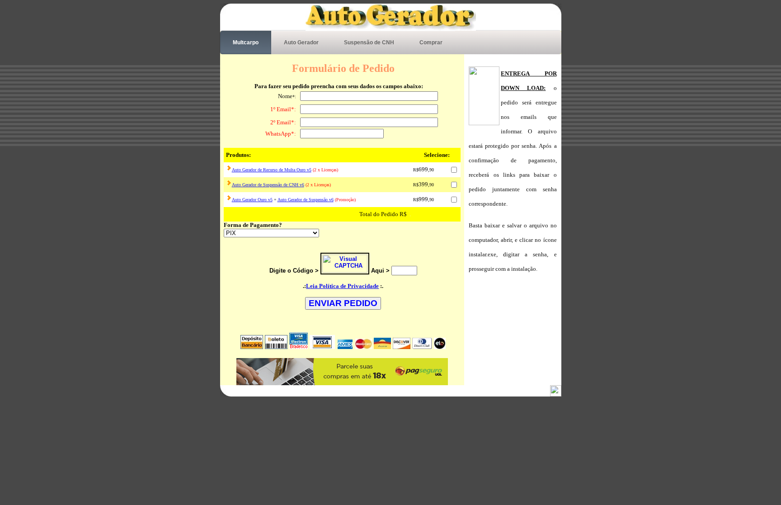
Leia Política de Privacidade (342, 286)
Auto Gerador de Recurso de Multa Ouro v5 (271, 169)
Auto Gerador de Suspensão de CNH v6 (268, 184)
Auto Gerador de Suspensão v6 (306, 199)
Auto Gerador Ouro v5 (252, 199)
